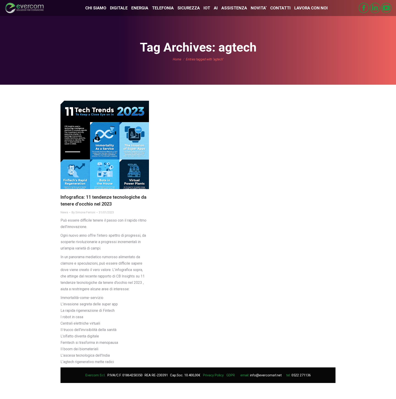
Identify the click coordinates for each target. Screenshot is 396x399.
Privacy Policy (213, 375)
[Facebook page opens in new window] (364, 8)
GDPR (230, 375)
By (83, 212)
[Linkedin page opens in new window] (375, 8)
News (64, 212)
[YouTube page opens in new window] (386, 8)
